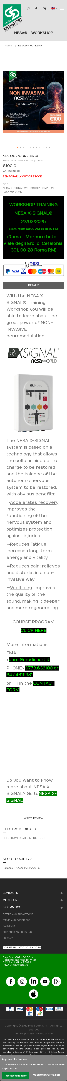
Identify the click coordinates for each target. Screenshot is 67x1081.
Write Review (33, 818)
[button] (17, 148)
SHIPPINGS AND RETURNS (17, 932)
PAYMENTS (9, 926)
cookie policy (23, 1033)
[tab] (33, 285)
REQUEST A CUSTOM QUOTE (21, 867)
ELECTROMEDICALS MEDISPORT (24, 838)
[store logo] (18, 19)
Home (8, 45)
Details (33, 285)
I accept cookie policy (16, 1076)
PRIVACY (8, 938)
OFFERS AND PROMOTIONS (18, 914)
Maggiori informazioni (46, 1074)
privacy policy (43, 1033)
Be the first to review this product (23, 160)
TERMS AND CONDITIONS (17, 920)
